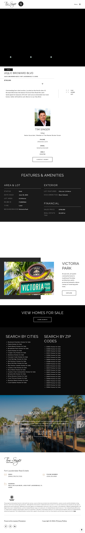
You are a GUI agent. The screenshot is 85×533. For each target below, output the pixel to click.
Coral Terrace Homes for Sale (17, 378)
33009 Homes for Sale (53, 383)
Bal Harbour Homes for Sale (17, 361)
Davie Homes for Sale (15, 350)
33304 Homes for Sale (53, 349)
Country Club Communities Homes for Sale (22, 372)
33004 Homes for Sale (53, 359)
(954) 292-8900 (52, 476)
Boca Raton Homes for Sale (17, 369)
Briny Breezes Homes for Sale (17, 376)
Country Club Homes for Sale (17, 367)
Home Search (42, 319)
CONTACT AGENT (43, 159)
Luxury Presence (19, 521)
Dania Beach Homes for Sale (17, 346)
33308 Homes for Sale (53, 361)
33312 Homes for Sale (53, 357)
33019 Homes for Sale (53, 368)
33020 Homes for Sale (53, 370)
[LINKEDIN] (14, 526)
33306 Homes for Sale (53, 355)
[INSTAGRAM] (10, 526)
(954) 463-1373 (42, 141)
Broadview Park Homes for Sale (18, 348)
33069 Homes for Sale (53, 376)
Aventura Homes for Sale (16, 355)
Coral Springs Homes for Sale (17, 359)
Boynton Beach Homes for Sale (18, 380)
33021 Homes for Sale (53, 372)
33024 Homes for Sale (53, 385)
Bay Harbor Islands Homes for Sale (19, 365)
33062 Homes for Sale (53, 380)
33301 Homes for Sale (53, 346)
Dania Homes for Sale (15, 344)
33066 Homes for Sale (53, 387)
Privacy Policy (61, 521)
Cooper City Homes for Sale (17, 352)
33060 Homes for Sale (53, 374)
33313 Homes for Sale (53, 366)
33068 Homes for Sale (53, 378)
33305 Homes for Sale (53, 351)
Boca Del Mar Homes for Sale (17, 363)
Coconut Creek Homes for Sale (18, 357)
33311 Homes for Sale (53, 353)
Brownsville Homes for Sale (17, 374)
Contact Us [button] (42, 434)
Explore (69, 293)
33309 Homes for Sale (53, 363)
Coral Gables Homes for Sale (17, 382)
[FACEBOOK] (5, 526)
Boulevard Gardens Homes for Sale (19, 342)
